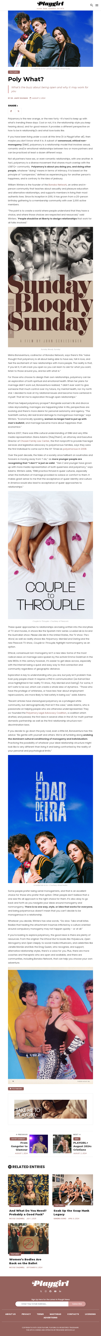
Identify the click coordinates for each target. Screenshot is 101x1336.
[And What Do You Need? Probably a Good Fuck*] (28, 1189)
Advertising (50, 1317)
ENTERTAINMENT (18, 1139)
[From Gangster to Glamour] (38, 1144)
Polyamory (16, 1089)
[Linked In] (60, 1291)
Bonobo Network (58, 184)
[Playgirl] (50, 3)
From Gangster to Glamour (19, 1146)
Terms (40, 1314)
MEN (77, 1139)
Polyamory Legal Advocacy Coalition (46, 712)
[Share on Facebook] (11, 111)
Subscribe (77, 1303)
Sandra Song (60, 1218)
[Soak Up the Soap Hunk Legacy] (72, 1189)
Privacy (26, 1314)
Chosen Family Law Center (34, 441)
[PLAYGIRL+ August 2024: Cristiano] (62, 1144)
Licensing (90, 1314)
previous (22, 1134)
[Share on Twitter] (18, 111)
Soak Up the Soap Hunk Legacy (71, 1212)
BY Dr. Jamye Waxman (18, 98)
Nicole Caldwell (17, 1218)
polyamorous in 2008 (74, 448)
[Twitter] (41, 1291)
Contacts (73, 1314)
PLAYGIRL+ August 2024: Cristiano (82, 1146)
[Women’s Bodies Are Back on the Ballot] (28, 1238)
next (76, 1134)
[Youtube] (55, 1291)
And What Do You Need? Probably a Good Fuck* (28, 1212)
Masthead (55, 1314)
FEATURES (14, 72)
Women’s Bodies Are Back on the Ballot (25, 1261)
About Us (10, 1314)
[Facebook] (50, 1291)
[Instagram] (45, 1291)
